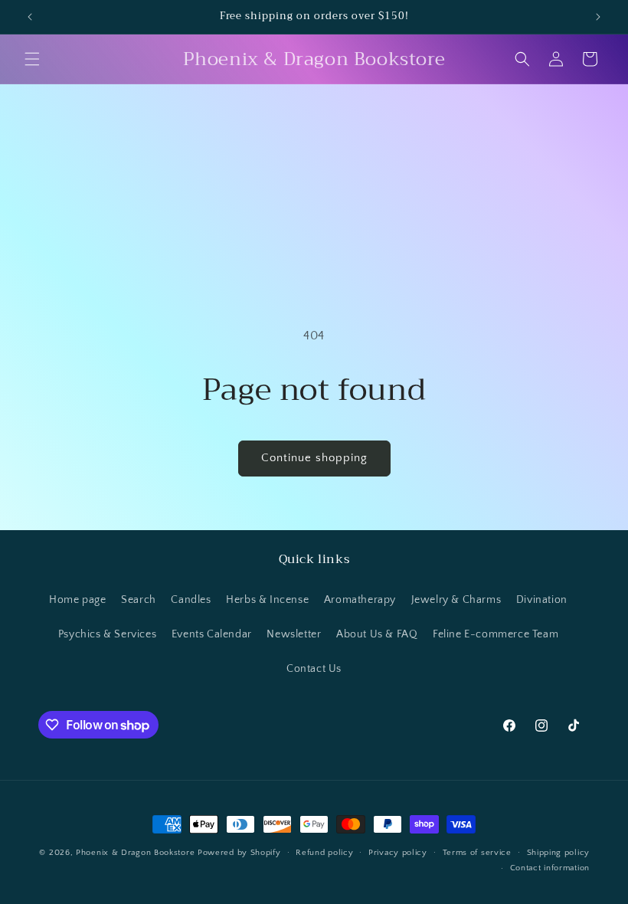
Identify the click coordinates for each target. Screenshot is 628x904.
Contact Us (314, 669)
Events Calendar (212, 634)
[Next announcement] (598, 17)
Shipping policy (558, 852)
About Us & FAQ (376, 634)
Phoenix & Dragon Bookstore (135, 852)
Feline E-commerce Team (495, 634)
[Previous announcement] (30, 17)
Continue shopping (314, 457)
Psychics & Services (107, 634)
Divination (541, 600)
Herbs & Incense (267, 600)
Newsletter (294, 634)
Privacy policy (397, 852)
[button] (32, 59)
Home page (77, 600)
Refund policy (324, 852)
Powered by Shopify (239, 852)
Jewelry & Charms (456, 600)
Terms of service (477, 852)
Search (138, 600)
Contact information (550, 868)
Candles (191, 600)
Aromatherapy (360, 600)
